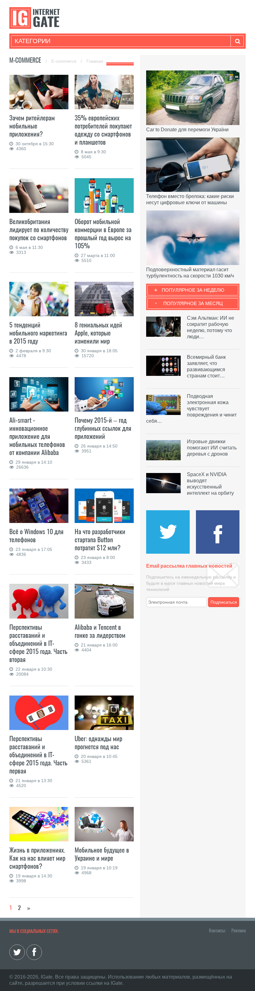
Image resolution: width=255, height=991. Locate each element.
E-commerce (64, 61)
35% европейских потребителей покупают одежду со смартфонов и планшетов (103, 129)
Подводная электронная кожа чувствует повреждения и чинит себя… (191, 409)
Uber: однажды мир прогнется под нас (98, 742)
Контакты (217, 930)
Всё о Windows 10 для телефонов (36, 535)
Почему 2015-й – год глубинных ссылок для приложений (103, 428)
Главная (94, 61)
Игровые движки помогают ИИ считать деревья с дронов (212, 448)
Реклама (238, 930)
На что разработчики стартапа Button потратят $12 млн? (100, 539)
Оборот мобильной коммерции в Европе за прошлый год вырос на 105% (103, 233)
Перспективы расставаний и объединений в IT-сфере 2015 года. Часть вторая (38, 643)
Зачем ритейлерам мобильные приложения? (32, 125)
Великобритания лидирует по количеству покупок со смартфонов (38, 229)
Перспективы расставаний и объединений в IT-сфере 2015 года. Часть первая (38, 754)
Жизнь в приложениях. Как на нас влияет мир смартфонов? (37, 858)
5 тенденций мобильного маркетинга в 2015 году (38, 332)
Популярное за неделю (193, 290)
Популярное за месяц (193, 303)
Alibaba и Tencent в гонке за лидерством (100, 631)
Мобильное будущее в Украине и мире (102, 854)
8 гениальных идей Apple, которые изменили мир (98, 332)
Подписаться (224, 602)
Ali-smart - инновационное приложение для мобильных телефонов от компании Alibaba (37, 436)
